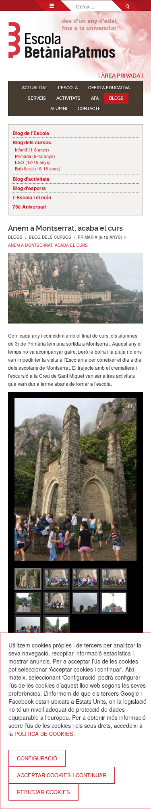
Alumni (58, 108)
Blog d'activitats (31, 179)
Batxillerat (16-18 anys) (37, 169)
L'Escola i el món (31, 197)
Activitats (68, 98)
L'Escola (68, 87)
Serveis (37, 98)
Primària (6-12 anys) (35, 156)
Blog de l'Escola (30, 133)
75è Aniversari (29, 206)
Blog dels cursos (31, 142)
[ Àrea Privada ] (120, 75)
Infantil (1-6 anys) (32, 150)
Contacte (89, 108)
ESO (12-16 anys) (33, 162)
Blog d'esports (29, 188)
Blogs (116, 98)
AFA (95, 98)
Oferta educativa (109, 87)
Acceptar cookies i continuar (61, 775)
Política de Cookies (43, 733)
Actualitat (35, 87)
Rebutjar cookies (43, 792)
